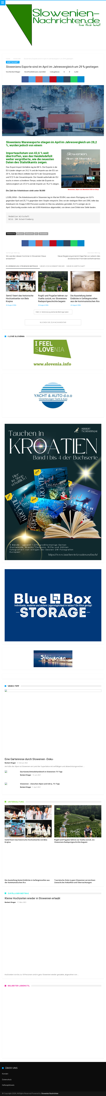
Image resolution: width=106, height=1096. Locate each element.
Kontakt (5, 1074)
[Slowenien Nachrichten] (53, 3)
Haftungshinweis (8, 1085)
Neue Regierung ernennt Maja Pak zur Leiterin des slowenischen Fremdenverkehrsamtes (79, 256)
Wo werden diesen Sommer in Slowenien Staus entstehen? (26, 256)
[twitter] (32, 79)
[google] (39, 79)
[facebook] (25, 79)
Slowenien (43, 234)
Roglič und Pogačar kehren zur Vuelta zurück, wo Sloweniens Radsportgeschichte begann (53, 298)
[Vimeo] (102, 1093)
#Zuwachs (29, 234)
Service (12, 1046)
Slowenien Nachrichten (49, 1093)
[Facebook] (84, 1093)
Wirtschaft (17, 59)
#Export (20, 234)
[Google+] (93, 1093)
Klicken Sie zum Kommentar (53, 322)
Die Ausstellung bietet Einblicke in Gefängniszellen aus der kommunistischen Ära (84, 298)
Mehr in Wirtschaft (75, 266)
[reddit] (46, 79)
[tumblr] (66, 79)
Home (8, 59)
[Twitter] (88, 1093)
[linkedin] (59, 79)
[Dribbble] (97, 1093)
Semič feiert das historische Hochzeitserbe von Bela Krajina (19, 298)
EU (36, 234)
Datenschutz (7, 1079)
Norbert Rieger (14, 72)
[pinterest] (53, 79)
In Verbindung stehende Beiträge (22, 266)
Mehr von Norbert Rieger (52, 266)
